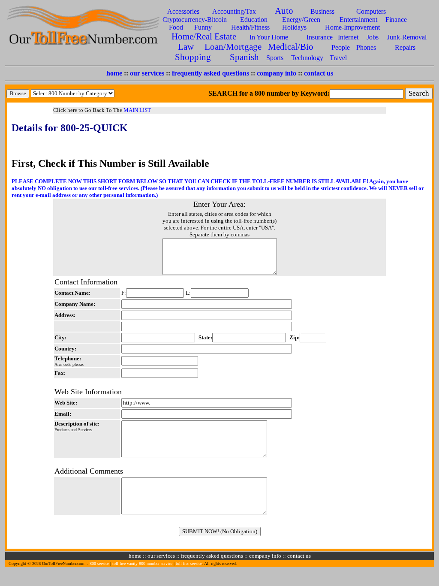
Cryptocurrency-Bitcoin (194, 19)
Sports (274, 57)
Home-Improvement (352, 27)
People (340, 47)
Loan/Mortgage (233, 46)
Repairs (405, 47)
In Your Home (269, 37)
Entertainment (358, 19)
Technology (307, 57)
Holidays (294, 27)
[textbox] (366, 94)
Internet (348, 37)
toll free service (189, 563)
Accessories (183, 11)
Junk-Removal (407, 37)
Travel (338, 57)
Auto (284, 10)
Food (176, 27)
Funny (203, 27)
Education (254, 19)
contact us (318, 73)
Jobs (373, 37)
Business (322, 11)
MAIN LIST (137, 110)
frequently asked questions (210, 73)
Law (186, 46)
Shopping (193, 57)
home (114, 73)
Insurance (320, 37)
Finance (396, 19)
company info (276, 73)
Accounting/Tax (234, 11)
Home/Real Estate (203, 36)
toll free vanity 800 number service (142, 563)
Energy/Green (301, 19)
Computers (371, 11)
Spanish (244, 57)
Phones (366, 47)
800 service (99, 563)
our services (147, 73)
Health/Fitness (250, 27)
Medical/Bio (290, 46)
